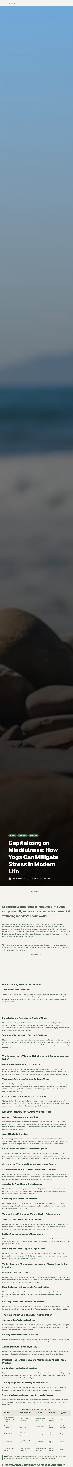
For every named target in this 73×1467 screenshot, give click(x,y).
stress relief (9, 937)
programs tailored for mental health (24, 1194)
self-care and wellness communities (23, 1258)
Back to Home (10, 3)
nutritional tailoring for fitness (53, 1327)
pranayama (32, 1103)
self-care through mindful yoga (24, 1378)
